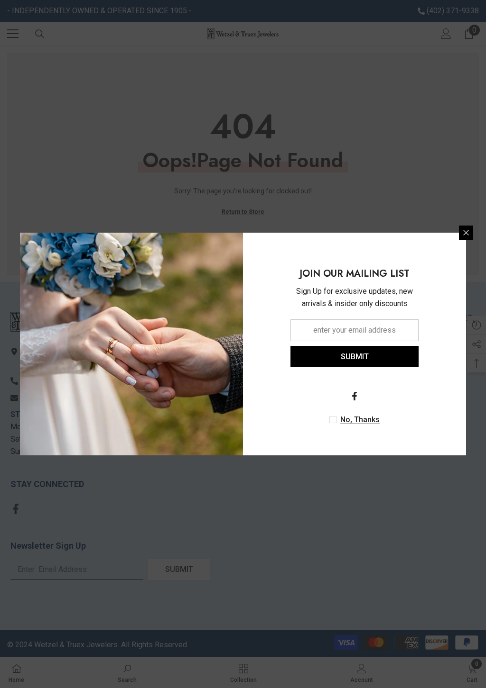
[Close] (466, 233)
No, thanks (360, 419)
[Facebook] (354, 396)
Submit (355, 356)
